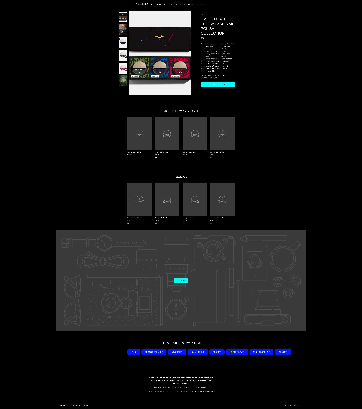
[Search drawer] (301, 4)
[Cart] (303, 4)
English (62, 405)
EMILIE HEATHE (206, 14)
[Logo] (142, 4)
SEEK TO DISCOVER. (219, 84)
